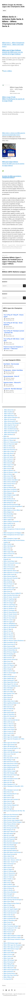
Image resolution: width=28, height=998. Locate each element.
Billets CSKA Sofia (8, 565)
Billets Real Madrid (9, 844)
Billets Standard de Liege (10, 430)
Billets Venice (7, 958)
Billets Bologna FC (8, 502)
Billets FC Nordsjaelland (10, 625)
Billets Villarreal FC (9, 967)
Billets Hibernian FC (9, 415)
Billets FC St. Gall (8, 633)
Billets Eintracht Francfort (11, 578)
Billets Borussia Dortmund (11, 504)
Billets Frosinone (8, 663)
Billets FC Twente (8, 636)
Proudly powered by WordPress (10, 995)
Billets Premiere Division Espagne (13, 822)
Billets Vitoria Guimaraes (10, 969)
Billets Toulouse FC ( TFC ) (11, 928)
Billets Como (7, 549)
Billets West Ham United (10, 975)
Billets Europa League (9, 587)
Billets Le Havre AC (9, 723)
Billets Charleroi (8, 411)
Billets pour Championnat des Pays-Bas (14, 810)
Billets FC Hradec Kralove (10, 614)
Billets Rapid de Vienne (10, 425)
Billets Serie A (19, 248)
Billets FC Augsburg (9, 599)
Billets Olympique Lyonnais (11, 790)
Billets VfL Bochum (9, 962)
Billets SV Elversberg (9, 920)
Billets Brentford (8, 508)
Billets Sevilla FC (8, 884)
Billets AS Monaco (8, 470)
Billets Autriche (8, 485)
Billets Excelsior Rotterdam (11, 595)
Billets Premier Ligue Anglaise (12, 820)
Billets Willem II (8, 977)
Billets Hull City (8, 689)
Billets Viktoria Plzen (9, 965)
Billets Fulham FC (9, 413)
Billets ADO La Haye (9, 451)
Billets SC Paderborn (9, 875)
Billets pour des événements (11, 814)
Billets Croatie (7, 555)
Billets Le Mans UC (9, 725)
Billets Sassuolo (8, 867)
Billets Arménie (8, 466)
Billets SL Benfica (8, 890)
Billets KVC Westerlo (9, 716)
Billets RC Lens (7, 835)
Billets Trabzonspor (9, 930)
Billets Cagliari (7, 519)
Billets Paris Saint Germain (11, 799)
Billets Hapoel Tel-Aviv (10, 684)
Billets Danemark (8, 568)
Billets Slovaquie (8, 894)
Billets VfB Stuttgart (9, 960)
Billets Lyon (7, 756)
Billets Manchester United (11, 763)
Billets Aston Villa (8, 476)
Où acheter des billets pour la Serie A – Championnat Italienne (12, 176)
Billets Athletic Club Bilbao (11, 480)
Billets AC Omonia (8, 447)
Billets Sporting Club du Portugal (12, 899)
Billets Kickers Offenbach (11, 417)
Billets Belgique (8, 493)
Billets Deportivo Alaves (10, 570)
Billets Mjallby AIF (8, 769)
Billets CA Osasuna (8, 517)
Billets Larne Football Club (11, 720)
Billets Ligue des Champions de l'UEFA (14, 739)
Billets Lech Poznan (9, 727)
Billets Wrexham (8, 434)
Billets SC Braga (8, 869)
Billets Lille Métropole (9, 746)
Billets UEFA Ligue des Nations (12, 947)
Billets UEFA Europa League (11, 943)
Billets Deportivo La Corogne (11, 572)
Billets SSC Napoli (8, 907)
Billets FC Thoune (8, 635)
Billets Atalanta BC (9, 478)
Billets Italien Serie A (10, 248)
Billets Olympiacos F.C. (10, 784)
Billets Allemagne (8, 461)
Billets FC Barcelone (9, 601)
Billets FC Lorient (8, 619)
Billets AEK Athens (9, 453)
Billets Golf (6, 674)
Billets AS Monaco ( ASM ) (11, 472)
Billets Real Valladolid (9, 848)
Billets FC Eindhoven (9, 608)
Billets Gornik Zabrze (9, 676)
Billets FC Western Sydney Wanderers (14, 640)
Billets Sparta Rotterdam (10, 897)
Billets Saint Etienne (9, 858)
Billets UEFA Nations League (11, 948)
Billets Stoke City (8, 914)
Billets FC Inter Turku (9, 618)
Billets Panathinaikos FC (10, 793)
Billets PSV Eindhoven (9, 826)
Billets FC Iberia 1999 (9, 616)
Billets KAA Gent (8, 706)
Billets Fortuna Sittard (10, 659)
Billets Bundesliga (8, 514)
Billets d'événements (9, 567)
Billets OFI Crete (8, 780)
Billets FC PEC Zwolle (9, 627)
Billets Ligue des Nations (10, 742)
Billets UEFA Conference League (12, 937)
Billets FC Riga (7, 629)
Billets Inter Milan (8, 691)
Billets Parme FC (8, 803)
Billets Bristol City (9, 410)
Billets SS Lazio (8, 905)
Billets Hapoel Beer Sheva (10, 682)
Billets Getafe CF (8, 671)
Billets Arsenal (7, 468)
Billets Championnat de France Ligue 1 (14, 534)
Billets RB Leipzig (8, 833)
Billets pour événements (10, 816)
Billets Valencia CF (8, 956)
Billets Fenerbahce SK (9, 642)
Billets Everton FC (8, 589)
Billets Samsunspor (9, 863)
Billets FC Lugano (8, 621)
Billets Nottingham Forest (11, 778)
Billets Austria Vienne (9, 483)
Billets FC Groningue (9, 610)
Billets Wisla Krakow (9, 432)
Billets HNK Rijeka (8, 688)
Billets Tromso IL (8, 931)
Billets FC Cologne (8, 602)
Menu (4, 10)
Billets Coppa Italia (15, 246)
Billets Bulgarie (8, 512)
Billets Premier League (10, 818)
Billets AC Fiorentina (9, 444)
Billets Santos (7, 865)
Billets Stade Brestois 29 (10, 911)
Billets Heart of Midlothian (11, 686)
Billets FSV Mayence (9, 665)
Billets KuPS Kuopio (9, 712)
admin (5, 245)
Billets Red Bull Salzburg (10, 850)
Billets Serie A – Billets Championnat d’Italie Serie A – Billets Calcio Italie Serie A (13, 44)
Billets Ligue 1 (7, 735)
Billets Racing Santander (10, 827)
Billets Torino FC (8, 924)
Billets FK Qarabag (8, 653)
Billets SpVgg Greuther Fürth (11, 903)
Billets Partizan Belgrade (10, 805)
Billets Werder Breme (9, 973)
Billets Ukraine (7, 950)
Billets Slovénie (8, 896)
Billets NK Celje (8, 776)
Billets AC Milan (8, 445)
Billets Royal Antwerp (9, 854)
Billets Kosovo (7, 710)
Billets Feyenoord (8, 646)
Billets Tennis (7, 922)
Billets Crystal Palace (9, 561)
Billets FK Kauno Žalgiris (10, 652)
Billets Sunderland (8, 916)
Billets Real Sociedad (9, 846)
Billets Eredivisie (8, 582)
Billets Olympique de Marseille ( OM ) (14, 786)
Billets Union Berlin (9, 952)
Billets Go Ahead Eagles (10, 672)
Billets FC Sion (7, 631)
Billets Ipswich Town (9, 693)
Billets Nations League (10, 771)
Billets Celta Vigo (8, 525)
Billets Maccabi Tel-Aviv (10, 757)
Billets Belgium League (10, 495)
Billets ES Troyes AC (9, 584)
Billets (5, 436)
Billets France (7, 661)
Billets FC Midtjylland (9, 623)
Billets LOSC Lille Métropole (11, 752)
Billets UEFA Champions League (12, 935)
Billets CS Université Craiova (11, 563)
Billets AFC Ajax (8, 455)
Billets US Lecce (8, 954)
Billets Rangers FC (8, 829)
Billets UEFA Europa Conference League (14, 939)
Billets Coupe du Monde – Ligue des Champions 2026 (13, 6)
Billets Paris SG (8, 801)
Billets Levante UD (8, 731)
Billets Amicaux (8, 463)
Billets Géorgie (7, 669)
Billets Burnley (7, 515)
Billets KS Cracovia (9, 419)
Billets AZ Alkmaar (8, 487)
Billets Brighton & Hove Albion (12, 510)
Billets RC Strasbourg (9, 837)
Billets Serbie (7, 880)
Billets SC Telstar (8, 877)
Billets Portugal (8, 809)
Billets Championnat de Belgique (12, 532)
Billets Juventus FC (9, 705)
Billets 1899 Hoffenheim (10, 438)
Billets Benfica (7, 497)
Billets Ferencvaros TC (9, 644)
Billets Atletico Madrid (10, 481)
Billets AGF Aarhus (9, 457)
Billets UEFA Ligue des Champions (13, 945)
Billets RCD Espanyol (9, 839)
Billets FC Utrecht (8, 638)
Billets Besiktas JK (8, 498)
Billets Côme (7, 548)
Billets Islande (7, 697)
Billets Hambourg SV (9, 680)
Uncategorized (7, 979)
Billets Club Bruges (9, 546)
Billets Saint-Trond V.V (10, 861)
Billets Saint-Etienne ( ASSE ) (12, 860)
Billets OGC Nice (8, 782)
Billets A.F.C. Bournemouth (11, 442)
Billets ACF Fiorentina (9, 449)
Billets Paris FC (7, 797)
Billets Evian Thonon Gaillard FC (12, 593)
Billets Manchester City (10, 761)
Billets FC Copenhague (10, 604)
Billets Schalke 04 (8, 878)
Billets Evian (7, 591)
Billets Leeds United (9, 729)
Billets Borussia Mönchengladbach (13, 506)
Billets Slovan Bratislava (10, 892)
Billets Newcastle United (10, 774)
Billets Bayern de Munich (10, 491)
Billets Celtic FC (8, 527)
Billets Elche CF (8, 580)
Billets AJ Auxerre (8, 459)
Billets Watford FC (8, 971)
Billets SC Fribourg (9, 871)
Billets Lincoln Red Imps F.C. (11, 748)
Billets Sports (7, 901)
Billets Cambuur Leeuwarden (11, 521)
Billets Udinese (8, 933)
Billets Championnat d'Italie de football (14, 529)
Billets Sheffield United (10, 428)
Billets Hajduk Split (9, 678)
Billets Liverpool (8, 750)
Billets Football (8, 655)
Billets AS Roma (8, 474)
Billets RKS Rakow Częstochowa (12, 852)
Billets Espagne (8, 585)
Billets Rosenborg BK (9, 427)
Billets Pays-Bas (8, 807)
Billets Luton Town (9, 754)
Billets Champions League (10, 538)
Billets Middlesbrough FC (10, 767)
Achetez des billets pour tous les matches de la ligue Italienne (12, 52)
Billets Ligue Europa (9, 744)
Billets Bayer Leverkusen (10, 489)
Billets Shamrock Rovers (10, 886)
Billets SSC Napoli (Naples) (11, 909)
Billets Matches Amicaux (10, 765)
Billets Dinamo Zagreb (9, 576)
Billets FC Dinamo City (9, 606)
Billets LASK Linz (8, 722)
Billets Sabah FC (8, 856)
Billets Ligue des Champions (11, 737)
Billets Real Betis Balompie (11, 843)
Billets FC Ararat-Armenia (11, 597)
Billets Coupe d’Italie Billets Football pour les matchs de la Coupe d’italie (13, 99)
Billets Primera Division (10, 824)
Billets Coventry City (9, 553)
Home (4, 985)
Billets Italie (7, 699)
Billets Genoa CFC (8, 667)
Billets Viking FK (8, 964)
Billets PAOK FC (8, 795)
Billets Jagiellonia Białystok (11, 703)
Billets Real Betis (8, 841)
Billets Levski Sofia (9, 733)
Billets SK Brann (8, 888)
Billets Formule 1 (8, 657)
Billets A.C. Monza (8, 440)
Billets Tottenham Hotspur (11, 926)
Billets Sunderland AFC (10, 918)
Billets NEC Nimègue (9, 773)
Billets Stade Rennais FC (10, 913)
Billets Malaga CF (8, 759)
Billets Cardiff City (8, 523)
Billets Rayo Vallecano (9, 831)
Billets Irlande (7, 695)
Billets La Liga (7, 718)
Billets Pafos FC (8, 792)
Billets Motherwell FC (10, 421)
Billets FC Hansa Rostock (10, 612)
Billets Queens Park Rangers (11, 423)
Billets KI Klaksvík (8, 708)
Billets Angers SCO (8, 464)
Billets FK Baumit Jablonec (11, 648)
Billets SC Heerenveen (9, 873)
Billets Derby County (9, 574)
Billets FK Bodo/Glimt (9, 650)
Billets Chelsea (7, 544)
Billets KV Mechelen (9, 714)
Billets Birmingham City (10, 500)
